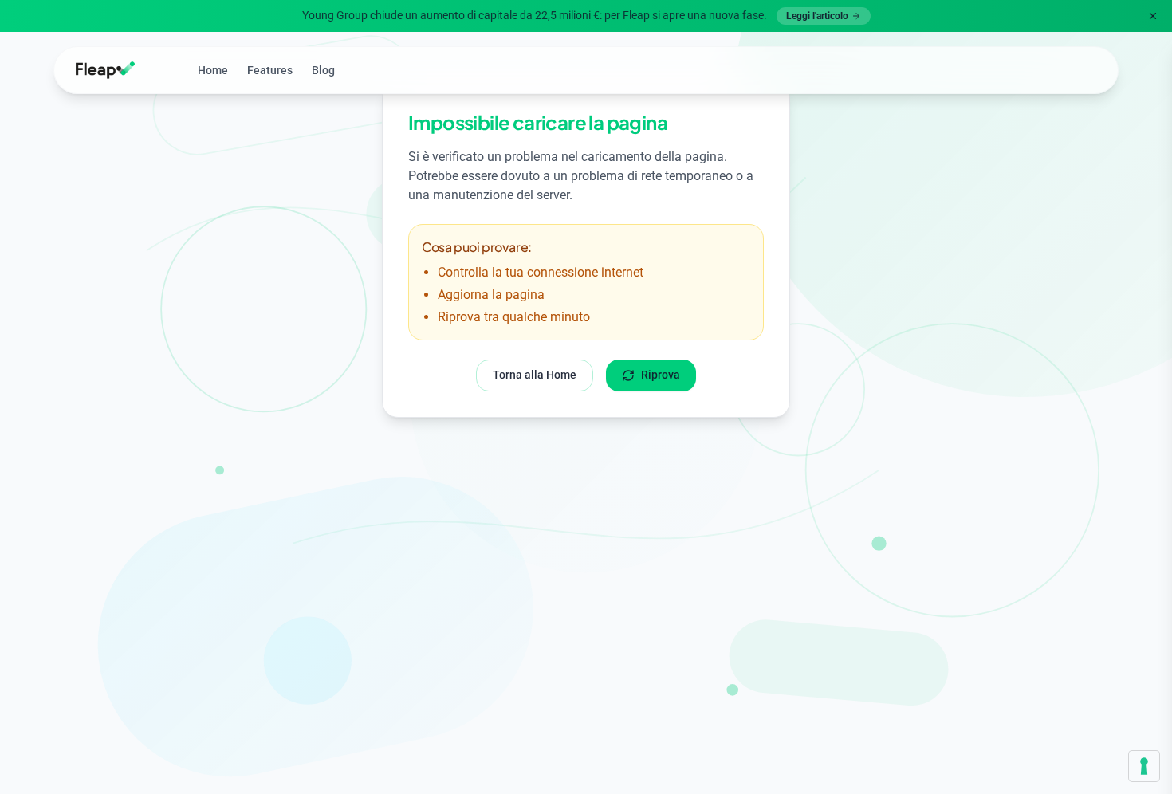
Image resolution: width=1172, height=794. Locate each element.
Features (270, 70)
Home (213, 70)
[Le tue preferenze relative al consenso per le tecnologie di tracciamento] (1144, 766)
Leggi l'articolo (817, 16)
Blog (323, 70)
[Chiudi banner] (1152, 16)
